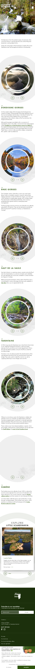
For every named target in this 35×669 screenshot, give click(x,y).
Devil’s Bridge (6, 429)
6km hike (3, 282)
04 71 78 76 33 (5, 627)
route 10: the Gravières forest (20, 429)
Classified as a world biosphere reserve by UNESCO (18, 125)
